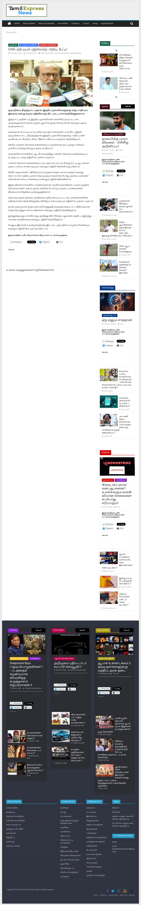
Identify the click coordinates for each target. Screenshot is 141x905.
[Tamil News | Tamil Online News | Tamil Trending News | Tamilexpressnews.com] (9, 24)
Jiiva (121, 324)
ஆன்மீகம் (64, 864)
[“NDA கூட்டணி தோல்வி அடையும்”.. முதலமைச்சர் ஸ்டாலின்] (109, 79)
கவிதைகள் (92, 846)
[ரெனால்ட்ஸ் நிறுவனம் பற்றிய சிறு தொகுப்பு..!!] (61, 730)
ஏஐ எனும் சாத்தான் (117, 320)
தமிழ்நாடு (10, 812)
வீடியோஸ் (91, 858)
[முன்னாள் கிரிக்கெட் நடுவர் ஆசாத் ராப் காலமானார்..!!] (109, 200)
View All (128, 106)
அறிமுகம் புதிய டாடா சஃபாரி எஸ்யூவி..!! (70, 665)
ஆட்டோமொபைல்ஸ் (64, 658)
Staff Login (123, 895)
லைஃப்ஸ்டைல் (13, 824)
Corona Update (12, 807)
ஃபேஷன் (64, 876)
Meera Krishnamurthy (33, 688)
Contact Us (103, 895)
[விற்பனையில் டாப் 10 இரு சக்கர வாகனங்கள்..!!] (61, 713)
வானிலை (65, 831)
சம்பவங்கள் (66, 816)
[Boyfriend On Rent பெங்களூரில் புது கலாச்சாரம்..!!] (17, 763)
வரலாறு (95, 23)
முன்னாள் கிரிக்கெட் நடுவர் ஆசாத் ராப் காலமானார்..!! (126, 206)
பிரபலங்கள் (92, 862)
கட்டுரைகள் (75, 23)
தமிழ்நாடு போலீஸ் (15, 829)
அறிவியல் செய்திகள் (96, 837)
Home (95, 895)
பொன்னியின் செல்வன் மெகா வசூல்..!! (35, 735)
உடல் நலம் (86, 23)
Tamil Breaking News (61, 53)
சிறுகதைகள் (92, 820)
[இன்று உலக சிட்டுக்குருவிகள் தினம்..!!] (109, 577)
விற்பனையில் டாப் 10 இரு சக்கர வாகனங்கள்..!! (78, 718)
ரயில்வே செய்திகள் (15, 820)
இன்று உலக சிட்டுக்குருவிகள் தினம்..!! (125, 581)
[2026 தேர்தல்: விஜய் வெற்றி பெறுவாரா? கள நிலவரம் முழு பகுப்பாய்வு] (109, 55)
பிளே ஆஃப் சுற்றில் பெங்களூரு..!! (125, 249)
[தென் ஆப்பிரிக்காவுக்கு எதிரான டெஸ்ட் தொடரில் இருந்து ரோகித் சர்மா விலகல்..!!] (109, 221)
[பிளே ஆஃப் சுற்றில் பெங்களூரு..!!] (109, 245)
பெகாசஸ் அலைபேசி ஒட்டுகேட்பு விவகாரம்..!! (124, 402)
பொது (63, 812)
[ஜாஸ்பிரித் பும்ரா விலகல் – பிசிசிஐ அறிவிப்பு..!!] (117, 113)
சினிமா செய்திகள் (29, 23)
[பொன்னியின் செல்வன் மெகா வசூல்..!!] (17, 731)
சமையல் (90, 807)
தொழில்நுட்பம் (109, 315)
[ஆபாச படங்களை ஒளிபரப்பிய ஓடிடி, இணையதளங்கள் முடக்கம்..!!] (109, 553)
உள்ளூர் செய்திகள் (107, 23)
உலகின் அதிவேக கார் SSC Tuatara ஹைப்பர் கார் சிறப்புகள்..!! (78, 755)
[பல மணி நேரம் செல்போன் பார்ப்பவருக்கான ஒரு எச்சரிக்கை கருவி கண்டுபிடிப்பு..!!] (109, 415)
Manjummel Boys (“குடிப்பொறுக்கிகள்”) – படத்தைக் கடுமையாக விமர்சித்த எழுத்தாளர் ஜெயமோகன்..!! (26, 674)
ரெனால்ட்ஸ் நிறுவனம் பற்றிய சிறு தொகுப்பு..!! (77, 736)
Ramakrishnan (31, 53)
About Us (115, 807)
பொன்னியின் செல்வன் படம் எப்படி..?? (34, 750)
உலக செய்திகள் (63, 23)
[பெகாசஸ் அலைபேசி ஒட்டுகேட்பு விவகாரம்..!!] (109, 397)
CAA (42, 53)
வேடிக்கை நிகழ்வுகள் (70, 855)
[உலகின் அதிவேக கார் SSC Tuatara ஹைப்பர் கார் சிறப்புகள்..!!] (61, 748)
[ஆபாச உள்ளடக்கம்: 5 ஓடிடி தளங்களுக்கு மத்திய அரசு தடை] (114, 635)
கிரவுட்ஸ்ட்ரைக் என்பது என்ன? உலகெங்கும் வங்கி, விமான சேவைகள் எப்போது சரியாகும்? (117, 494)
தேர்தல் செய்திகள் (15, 816)
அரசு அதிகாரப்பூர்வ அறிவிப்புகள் (69, 822)
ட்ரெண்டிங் (120, 480)
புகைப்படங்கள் (13, 846)
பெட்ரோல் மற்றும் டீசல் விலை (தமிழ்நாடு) (123, 825)
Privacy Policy (113, 895)
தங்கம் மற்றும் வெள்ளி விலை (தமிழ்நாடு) (123, 818)
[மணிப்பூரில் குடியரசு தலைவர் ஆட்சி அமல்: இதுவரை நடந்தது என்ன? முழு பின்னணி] (105, 716)
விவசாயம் (65, 836)
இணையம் (108, 480)
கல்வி (89, 871)
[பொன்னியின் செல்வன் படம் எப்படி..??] (17, 746)
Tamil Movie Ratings (94, 867)
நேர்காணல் (91, 829)
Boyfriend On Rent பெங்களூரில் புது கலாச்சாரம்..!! (35, 767)
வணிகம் (64, 827)
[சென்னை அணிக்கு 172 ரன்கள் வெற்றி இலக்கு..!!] (109, 261)
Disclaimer (116, 812)
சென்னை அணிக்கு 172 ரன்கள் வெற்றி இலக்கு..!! (125, 268)
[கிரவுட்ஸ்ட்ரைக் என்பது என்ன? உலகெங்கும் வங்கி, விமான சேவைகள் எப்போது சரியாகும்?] (117, 459)
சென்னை (11, 833)
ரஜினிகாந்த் (75, 53)
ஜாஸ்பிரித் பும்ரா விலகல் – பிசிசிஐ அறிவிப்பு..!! (115, 143)
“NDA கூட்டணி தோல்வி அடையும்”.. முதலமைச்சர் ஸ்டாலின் (125, 84)
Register (132, 895)
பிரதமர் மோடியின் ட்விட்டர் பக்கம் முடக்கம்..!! (124, 600)
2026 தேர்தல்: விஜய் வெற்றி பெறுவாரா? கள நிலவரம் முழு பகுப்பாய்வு (125, 61)
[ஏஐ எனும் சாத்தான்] (117, 294)
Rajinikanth (49, 53)
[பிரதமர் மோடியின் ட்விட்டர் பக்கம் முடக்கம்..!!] (109, 593)
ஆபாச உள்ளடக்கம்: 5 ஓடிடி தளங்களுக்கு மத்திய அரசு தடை (114, 667)
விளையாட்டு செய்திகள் (46, 23)
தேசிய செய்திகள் (106, 658)
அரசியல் (17, 23)
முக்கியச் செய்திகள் (48, 45)
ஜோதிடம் (10, 837)
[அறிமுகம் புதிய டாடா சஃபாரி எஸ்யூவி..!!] (70, 635)
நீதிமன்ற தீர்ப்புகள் (69, 851)
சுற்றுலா (64, 847)
